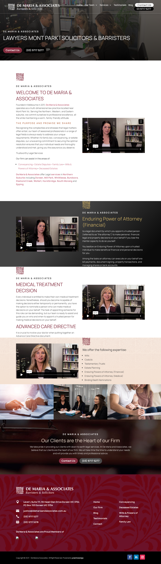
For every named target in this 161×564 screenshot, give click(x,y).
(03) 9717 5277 (35, 50)
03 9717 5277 (144, 8)
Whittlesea (60, 177)
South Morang (64, 180)
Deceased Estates (128, 507)
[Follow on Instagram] (142, 557)
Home (80, 4)
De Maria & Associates (28, 174)
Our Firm (98, 507)
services (55, 174)
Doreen (39, 177)
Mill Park (48, 177)
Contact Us (144, 5)
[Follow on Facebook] (129, 557)
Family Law (125, 521)
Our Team (89, 4)
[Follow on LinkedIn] (136, 557)
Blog (130, 4)
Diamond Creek (24, 180)
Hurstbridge (49, 180)
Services (104, 4)
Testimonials (120, 4)
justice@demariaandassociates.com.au (44, 510)
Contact (97, 523)
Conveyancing (127, 501)
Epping (20, 184)
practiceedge (77, 558)
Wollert (38, 180)
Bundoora (72, 177)
